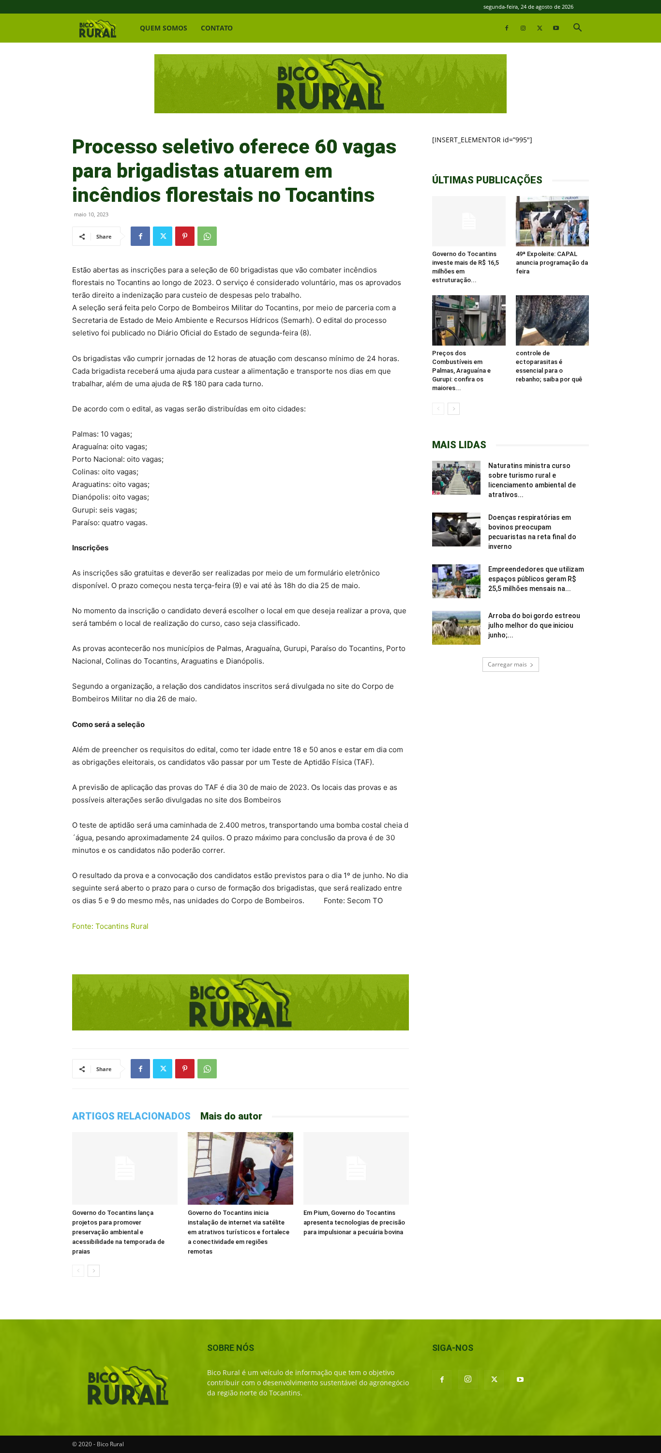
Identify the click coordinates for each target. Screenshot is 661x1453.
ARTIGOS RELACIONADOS (131, 1116)
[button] (577, 28)
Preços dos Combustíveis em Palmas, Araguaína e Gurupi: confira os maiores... (461, 370)
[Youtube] (556, 28)
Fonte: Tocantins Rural (110, 926)
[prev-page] (78, 1271)
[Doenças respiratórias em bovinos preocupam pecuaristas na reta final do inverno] (456, 529)
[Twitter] (539, 28)
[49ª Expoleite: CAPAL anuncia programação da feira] (552, 221)
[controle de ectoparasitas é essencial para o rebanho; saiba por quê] (552, 320)
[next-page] (94, 1271)
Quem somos (163, 27)
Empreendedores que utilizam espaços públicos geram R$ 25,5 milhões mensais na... (536, 578)
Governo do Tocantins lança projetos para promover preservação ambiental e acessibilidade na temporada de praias (118, 1232)
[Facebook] (506, 28)
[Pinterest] (185, 236)
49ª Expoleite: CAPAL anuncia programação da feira (552, 262)
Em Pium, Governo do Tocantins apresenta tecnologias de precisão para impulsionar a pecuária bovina (354, 1222)
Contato (217, 27)
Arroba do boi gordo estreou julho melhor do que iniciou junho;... (534, 625)
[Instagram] (523, 28)
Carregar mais (507, 664)
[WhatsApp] (207, 236)
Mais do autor (231, 1116)
